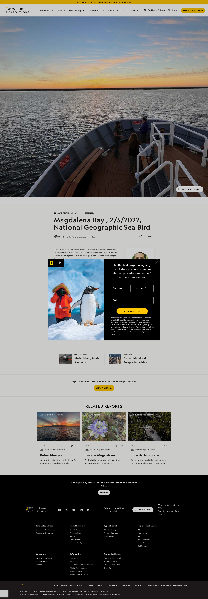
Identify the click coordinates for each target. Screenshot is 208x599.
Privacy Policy (116, 334)
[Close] (157, 261)
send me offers (132, 311)
